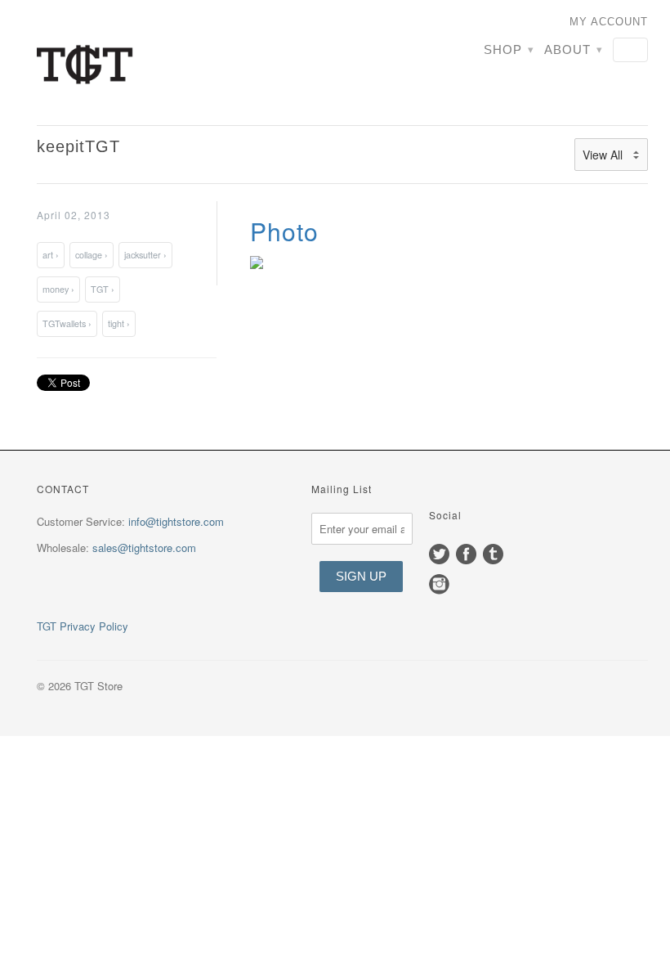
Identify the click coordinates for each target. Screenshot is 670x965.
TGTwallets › (67, 323)
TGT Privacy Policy (82, 626)
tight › (119, 323)
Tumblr (493, 554)
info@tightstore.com (176, 521)
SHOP (508, 49)
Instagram (439, 584)
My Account (609, 22)
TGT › (102, 289)
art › (50, 255)
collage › (91, 255)
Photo (284, 231)
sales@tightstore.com (144, 547)
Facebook (466, 554)
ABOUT (572, 49)
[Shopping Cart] (630, 50)
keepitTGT (78, 146)
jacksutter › (145, 255)
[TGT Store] (133, 62)
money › (58, 289)
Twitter (439, 554)
